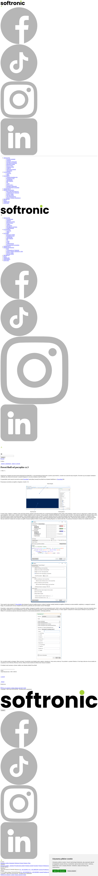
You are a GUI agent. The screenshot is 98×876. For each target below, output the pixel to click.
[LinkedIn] (1, 686)
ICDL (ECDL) (9, 165)
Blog (29, 863)
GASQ (8, 183)
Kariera (21, 863)
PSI (7, 182)
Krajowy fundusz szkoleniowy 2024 (14, 251)
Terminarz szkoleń (29, 865)
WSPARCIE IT (7, 188)
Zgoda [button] (55, 871)
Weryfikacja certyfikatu (11, 163)
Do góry (2, 458)
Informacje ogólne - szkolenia (7, 865)
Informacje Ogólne (10, 164)
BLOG (5, 200)
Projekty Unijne (9, 194)
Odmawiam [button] (62, 871)
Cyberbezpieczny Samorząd (12, 192)
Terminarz (8, 160)
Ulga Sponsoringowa (11, 196)
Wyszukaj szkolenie (10, 159)
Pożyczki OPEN (10, 195)
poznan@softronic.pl (44, 872)
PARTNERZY (6, 259)
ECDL (7, 242)
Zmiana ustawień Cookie (20, 688)
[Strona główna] (13, 4)
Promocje (41, 865)
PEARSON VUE (10, 178)
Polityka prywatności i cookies (7, 688)
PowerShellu (19, 604)
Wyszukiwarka (9, 219)
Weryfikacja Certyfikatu (11, 227)
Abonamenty (9, 170)
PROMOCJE (6, 199)
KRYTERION (9, 181)
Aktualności (11, 863)
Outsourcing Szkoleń (11, 169)
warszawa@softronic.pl (44, 869)
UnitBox (8, 224)
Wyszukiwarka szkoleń (19, 865)
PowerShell (25, 479)
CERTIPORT (9, 179)
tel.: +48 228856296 (33, 869)
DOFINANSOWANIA (8, 190)
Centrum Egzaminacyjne (12, 177)
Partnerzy (26, 863)
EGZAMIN (6, 233)
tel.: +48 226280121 (24, 869)
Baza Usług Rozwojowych (12, 191)
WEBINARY (6, 201)
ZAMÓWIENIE (10, 228)
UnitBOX (8, 168)
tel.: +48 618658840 (25, 872)
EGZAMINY (6, 176)
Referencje (17, 863)
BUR (7, 249)
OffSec (8, 232)
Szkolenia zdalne (10, 167)
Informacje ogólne (5, 863)
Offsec (7, 174)
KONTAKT (6, 203)
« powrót (3, 676)
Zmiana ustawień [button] (72, 871)
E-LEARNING (7, 172)
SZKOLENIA (6, 157)
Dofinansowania (47, 865)
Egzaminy (36, 865)
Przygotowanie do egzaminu (12, 187)
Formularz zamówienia (11, 161)
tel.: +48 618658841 (34, 872)
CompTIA (8, 173)
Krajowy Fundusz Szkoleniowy (13, 198)
